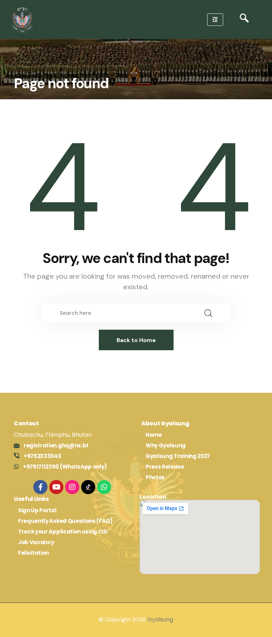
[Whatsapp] (104, 487)
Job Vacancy (36, 542)
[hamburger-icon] (215, 19)
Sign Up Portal (37, 510)
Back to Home (136, 340)
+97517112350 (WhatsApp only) (65, 466)
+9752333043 (42, 456)
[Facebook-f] (40, 487)
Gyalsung (160, 619)
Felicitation (33, 553)
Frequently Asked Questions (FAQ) (65, 521)
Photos (155, 477)
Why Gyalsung (166, 445)
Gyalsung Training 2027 (178, 456)
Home (154, 434)
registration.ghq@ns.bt (56, 445)
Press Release (165, 466)
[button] (244, 20)
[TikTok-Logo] (88, 487)
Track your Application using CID (63, 531)
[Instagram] (72, 487)
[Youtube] (56, 487)
